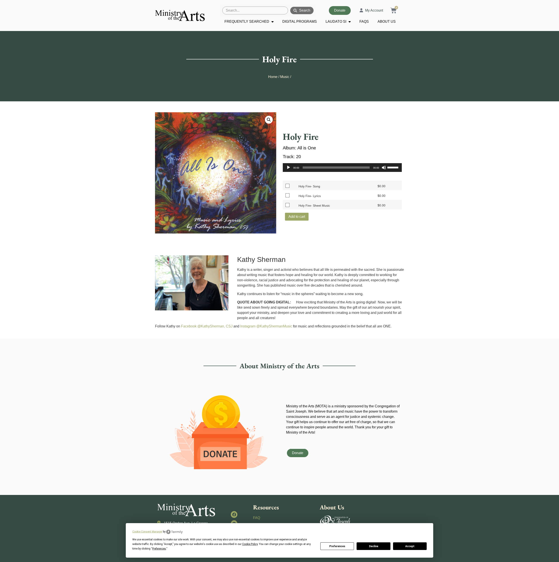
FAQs (364, 21)
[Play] (288, 167)
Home (273, 77)
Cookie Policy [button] (250, 544)
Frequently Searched (246, 21)
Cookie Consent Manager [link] (147, 531)
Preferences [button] (159, 548)
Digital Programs (299, 21)
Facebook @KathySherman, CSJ (207, 326)
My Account (374, 10)
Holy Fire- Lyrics (309, 195)
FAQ (256, 518)
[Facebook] (234, 514)
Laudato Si (336, 21)
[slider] (393, 167)
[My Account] (361, 10)
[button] (269, 120)
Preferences (337, 546)
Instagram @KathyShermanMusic (266, 326)
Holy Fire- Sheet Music (314, 205)
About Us (387, 21)
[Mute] (384, 167)
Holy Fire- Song (309, 186)
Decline (373, 546)
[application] (342, 167)
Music (284, 77)
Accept (409, 546)
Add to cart (296, 216)
